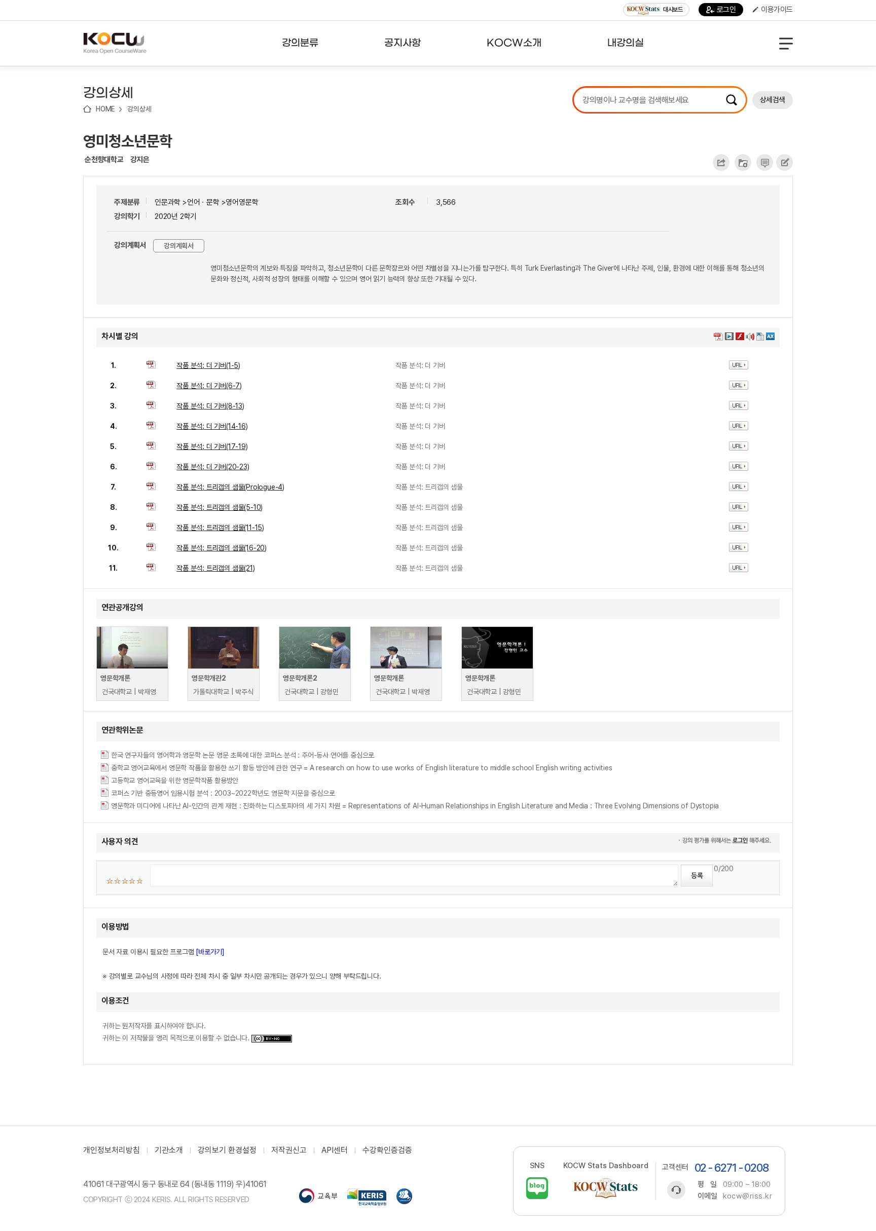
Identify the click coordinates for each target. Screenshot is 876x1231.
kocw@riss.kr (747, 1196)
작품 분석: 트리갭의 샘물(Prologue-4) (230, 487)
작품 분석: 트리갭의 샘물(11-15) (220, 528)
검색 (731, 99)
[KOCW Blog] (537, 1188)
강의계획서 (179, 246)
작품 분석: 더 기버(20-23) (212, 467)
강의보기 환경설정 (227, 1150)
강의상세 (139, 109)
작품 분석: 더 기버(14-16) (211, 426)
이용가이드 (777, 9)
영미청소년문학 (127, 141)
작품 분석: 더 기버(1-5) (208, 365)
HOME (105, 109)
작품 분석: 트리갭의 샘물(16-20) (221, 548)
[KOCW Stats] (606, 1188)
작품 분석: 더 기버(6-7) (209, 386)
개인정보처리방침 (111, 1150)
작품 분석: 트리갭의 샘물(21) (215, 568)
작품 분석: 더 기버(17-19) (211, 446)
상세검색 (772, 99)
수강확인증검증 (387, 1150)
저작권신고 (289, 1150)
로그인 (726, 9)
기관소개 (169, 1150)
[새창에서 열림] (318, 1197)
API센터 (334, 1150)
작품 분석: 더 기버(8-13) (210, 406)
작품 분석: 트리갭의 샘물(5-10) (219, 507)
